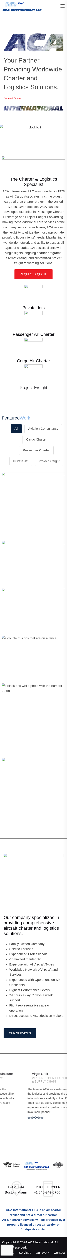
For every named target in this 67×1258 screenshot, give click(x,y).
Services (25, 1252)
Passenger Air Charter (33, 334)
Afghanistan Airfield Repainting (33, 722)
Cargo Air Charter (33, 360)
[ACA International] (22, 6)
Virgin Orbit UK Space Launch (33, 560)
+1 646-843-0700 (47, 1192)
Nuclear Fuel (34, 658)
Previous (8, 136)
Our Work (42, 1252)
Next (59, 136)
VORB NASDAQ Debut (34, 780)
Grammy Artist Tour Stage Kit (33, 507)
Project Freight (33, 387)
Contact (59, 1252)
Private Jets (33, 307)
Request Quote (12, 98)
